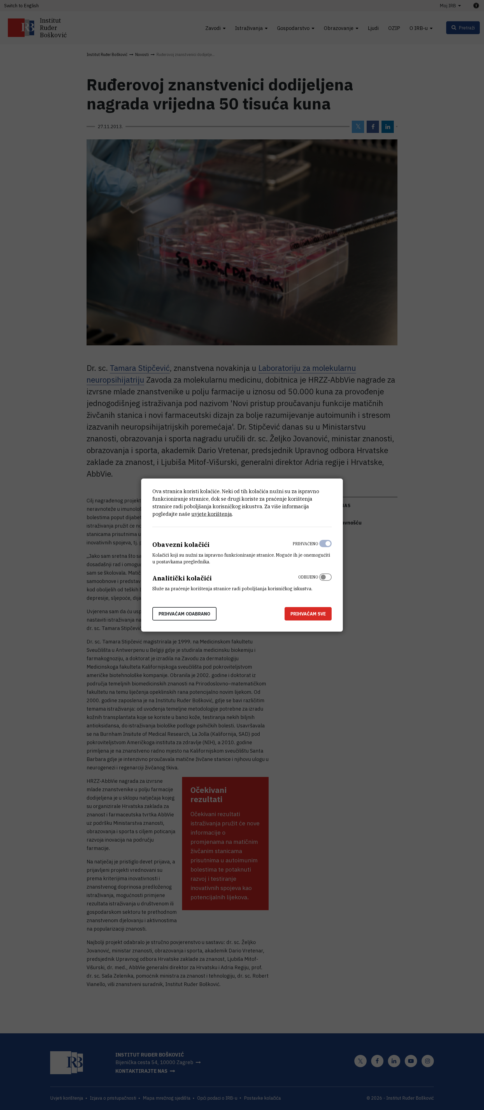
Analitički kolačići (182, 578)
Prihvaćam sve (308, 613)
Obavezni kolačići (181, 544)
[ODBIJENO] (325, 581)
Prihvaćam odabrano (184, 613)
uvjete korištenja (211, 514)
